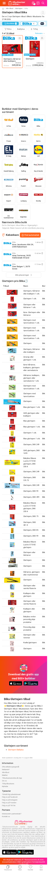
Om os (4, 781)
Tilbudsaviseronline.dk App (12, 778)
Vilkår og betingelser (24, 862)
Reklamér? (6, 769)
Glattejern (18, 8)
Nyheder (5, 786)
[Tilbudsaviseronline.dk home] (16, 3)
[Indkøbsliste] (38, 3)
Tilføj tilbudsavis (8, 784)
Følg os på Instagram (9, 800)
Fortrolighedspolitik (38, 862)
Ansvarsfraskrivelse (9, 862)
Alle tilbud (9, 8)
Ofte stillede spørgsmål (10, 767)
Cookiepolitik (24, 864)
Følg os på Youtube (9, 803)
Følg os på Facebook (10, 797)
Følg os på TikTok (8, 805)
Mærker (5, 775)
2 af (8, 33)
